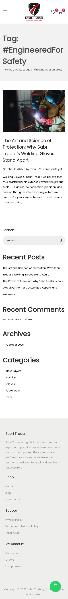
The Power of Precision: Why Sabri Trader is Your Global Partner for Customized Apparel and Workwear (33, 287)
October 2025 (15, 345)
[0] (53, 12)
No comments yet (50, 169)
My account (13, 553)
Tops (9, 397)
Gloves (10, 384)
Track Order (12, 533)
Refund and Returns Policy (21, 526)
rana (33, 169)
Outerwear (13, 390)
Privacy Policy (13, 520)
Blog (8, 493)
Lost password (14, 566)
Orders (9, 559)
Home (8, 69)
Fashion (11, 377)
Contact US (12, 499)
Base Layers (13, 371)
